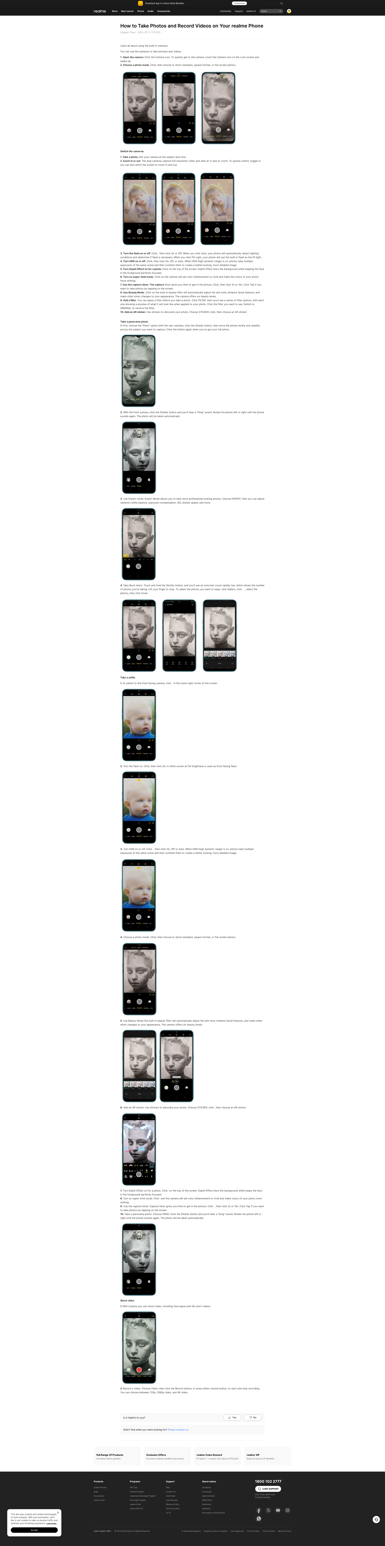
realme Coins (135, 1504)
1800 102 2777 (268, 1481)
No (254, 1417)
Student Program (137, 1492)
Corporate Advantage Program (143, 1496)
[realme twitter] (268, 1510)
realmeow (206, 1508)
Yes (234, 1417)
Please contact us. (178, 1429)
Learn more (51, 1523)
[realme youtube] (278, 1510)
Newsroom (206, 1504)
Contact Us (171, 1492)
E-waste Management (191, 1531)
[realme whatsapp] (258, 1518)
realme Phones (100, 1487)
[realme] (100, 11)
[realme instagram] (287, 1510)
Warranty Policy (172, 1504)
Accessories (99, 1496)
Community (225, 11)
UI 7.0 (168, 1513)
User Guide (170, 1496)
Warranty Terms (284, 1531)
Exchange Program (138, 1500)
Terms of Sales (269, 1531)
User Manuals (172, 1500)
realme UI (251, 11)
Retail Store (207, 1500)
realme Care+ (99, 1500)
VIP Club (133, 1487)
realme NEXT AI (136, 1508)
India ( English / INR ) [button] (102, 1531)
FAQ (167, 1487)
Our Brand (206, 1487)
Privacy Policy (253, 1531)
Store (114, 11)
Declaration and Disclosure (213, 1513)
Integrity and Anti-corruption (215, 1531)
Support (239, 11)
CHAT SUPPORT (270, 1489)
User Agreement (237, 1531)
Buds (96, 1492)
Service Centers (173, 1508)
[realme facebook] (258, 1510)
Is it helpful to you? (134, 1417)
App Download (208, 1496)
